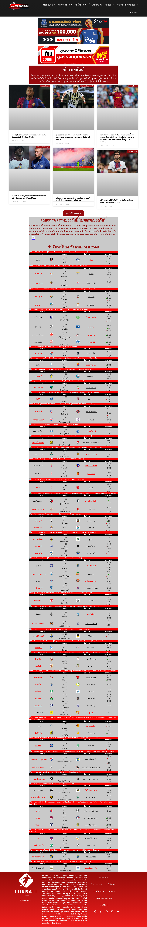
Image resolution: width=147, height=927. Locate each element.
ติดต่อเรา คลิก (25, 900)
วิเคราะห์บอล (64, 4)
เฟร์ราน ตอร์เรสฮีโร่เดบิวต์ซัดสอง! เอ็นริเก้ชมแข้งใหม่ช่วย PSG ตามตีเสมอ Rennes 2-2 (116, 201)
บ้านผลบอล (34, 225)
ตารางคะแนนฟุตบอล (126, 4)
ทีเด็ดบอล (79, 4)
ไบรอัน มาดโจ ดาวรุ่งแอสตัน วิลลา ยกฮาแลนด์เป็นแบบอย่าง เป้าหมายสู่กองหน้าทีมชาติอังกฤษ (29, 197)
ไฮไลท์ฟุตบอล (95, 4)
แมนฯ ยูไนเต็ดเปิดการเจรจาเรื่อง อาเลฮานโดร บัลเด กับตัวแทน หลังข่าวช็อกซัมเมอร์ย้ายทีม (29, 136)
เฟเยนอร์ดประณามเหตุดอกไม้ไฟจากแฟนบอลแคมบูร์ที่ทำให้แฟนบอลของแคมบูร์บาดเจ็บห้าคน (73, 199)
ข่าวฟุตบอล (48, 4)
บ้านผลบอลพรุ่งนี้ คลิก (50, 234)
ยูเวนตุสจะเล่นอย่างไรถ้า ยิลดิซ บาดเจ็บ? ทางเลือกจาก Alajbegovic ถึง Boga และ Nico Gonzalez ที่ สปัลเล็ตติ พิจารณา (73, 137)
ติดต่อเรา (134, 12)
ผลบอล (108, 4)
